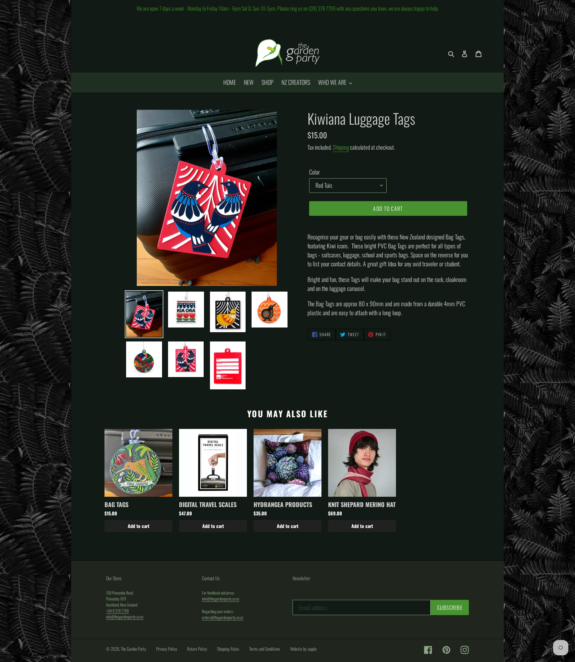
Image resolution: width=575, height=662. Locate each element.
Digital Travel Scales (208, 504)
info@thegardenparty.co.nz (124, 616)
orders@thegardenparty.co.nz (222, 617)
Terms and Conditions (264, 648)
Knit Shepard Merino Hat (362, 504)
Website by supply (303, 648)
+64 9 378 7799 (117, 610)
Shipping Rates (228, 648)
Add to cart (138, 525)
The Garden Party (133, 648)
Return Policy (197, 648)
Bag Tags (116, 504)
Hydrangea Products (283, 504)
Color (314, 172)
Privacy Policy (166, 648)
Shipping (341, 147)
